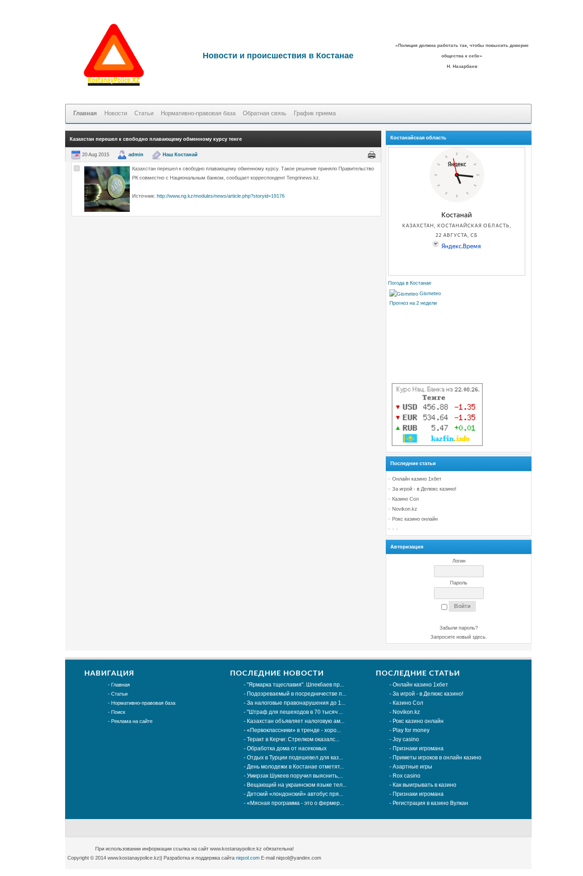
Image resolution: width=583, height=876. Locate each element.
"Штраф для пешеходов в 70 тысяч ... (295, 712)
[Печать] (371, 154)
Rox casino (406, 776)
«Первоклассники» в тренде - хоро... (294, 730)
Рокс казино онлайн (415, 519)
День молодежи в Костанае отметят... (295, 766)
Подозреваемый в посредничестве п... (296, 694)
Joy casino (406, 739)
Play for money (411, 730)
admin (135, 154)
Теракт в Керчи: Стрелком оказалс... (293, 739)
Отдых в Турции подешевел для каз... (295, 757)
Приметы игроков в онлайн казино (437, 757)
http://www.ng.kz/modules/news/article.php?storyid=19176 (221, 196)
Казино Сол (405, 499)
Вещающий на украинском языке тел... (297, 785)
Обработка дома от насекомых (287, 748)
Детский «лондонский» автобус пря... (295, 794)
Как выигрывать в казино (424, 785)
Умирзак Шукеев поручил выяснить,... (295, 776)
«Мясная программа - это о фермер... (295, 803)
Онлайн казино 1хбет (416, 479)
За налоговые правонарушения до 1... (296, 703)
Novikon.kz (404, 509)
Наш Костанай (180, 154)
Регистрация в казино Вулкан (430, 803)
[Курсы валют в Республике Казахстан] (437, 444)
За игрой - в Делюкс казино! (424, 489)
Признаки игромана (418, 748)
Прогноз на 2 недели (413, 303)
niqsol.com (248, 858)
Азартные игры (412, 766)
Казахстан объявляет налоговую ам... (295, 721)
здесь (479, 637)
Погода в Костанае (409, 283)
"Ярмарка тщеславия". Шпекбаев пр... (295, 684)
